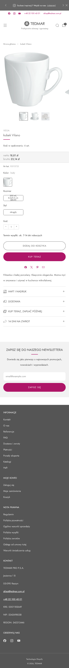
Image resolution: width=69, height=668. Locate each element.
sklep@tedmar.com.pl (52, 13)
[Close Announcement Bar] (66, 5)
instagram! (51, 5)
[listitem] (34, 5)
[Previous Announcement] (5, 5)
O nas (6, 425)
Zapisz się (34, 387)
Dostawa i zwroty (11, 443)
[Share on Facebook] (25, 267)
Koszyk (6, 497)
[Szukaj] (57, 25)
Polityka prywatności (13, 520)
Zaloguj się (8, 485)
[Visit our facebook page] (9, 13)
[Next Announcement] (63, 5)
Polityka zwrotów (11, 538)
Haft (5, 467)
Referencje (8, 431)
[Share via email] (43, 267)
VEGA (6, 130)
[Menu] (5, 25)
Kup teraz (34, 256)
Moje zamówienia (12, 491)
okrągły (13, 212)
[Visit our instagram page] (14, 13)
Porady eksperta (11, 455)
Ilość (5, 221)
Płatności (7, 449)
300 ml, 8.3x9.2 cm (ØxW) (13, 198)
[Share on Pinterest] (37, 267)
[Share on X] (31, 267)
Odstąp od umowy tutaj (14, 544)
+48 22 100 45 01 (32, 13)
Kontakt (6, 419)
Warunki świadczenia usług (16, 550)
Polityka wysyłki (11, 532)
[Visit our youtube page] (19, 13)
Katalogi (7, 461)
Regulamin (8, 514)
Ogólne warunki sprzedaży (16, 526)
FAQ (5, 437)
